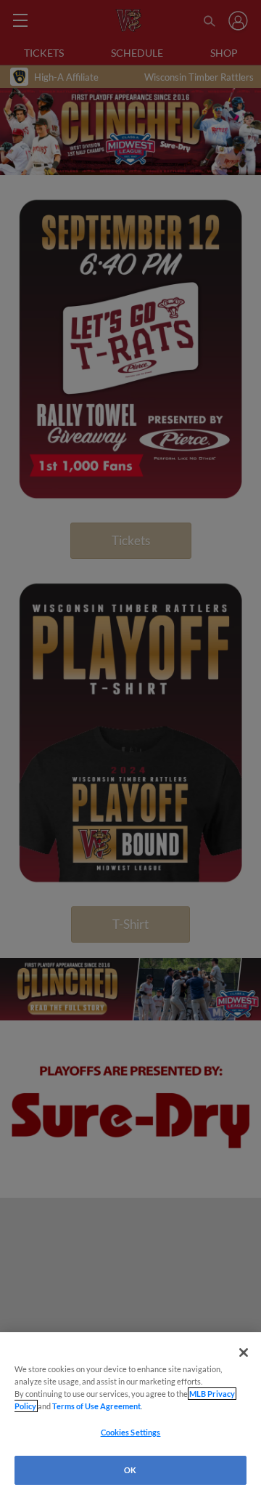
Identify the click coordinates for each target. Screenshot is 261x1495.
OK (130, 1470)
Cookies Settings (131, 1432)
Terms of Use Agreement (96, 1406)
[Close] (244, 1353)
